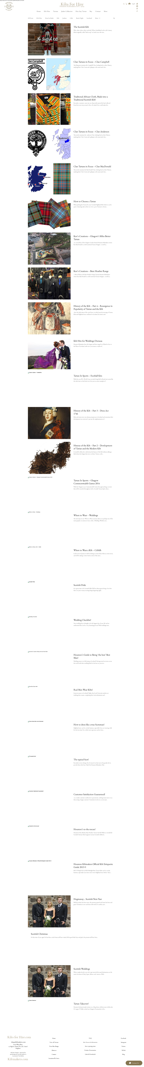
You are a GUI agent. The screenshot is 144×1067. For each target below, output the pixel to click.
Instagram (123, 1042)
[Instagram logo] (137, 6)
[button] (127, 4)
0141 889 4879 (17, 1044)
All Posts (30, 18)
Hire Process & (87, 1042)
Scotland (89, 18)
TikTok (124, 1050)
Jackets (64, 18)
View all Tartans (54, 1042)
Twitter (124, 1046)
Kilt (58, 18)
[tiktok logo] (137, 11)
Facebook (123, 1038)
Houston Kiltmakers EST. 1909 (72, 6)
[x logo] (137, 9)
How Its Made (49, 18)
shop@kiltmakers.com (18, 1042)
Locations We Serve (54, 1058)
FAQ (90, 1038)
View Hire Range (54, 1046)
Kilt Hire (39, 18)
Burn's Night (79, 18)
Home (54, 1038)
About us (54, 1050)
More (96, 18)
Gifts (71, 18)
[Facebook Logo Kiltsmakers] (137, 4)
